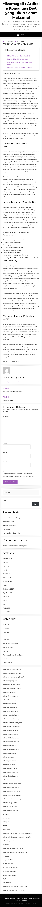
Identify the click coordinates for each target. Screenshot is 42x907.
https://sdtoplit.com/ (9, 703)
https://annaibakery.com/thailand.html (15, 886)
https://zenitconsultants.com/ (12, 669)
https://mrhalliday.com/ (10, 730)
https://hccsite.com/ (9, 753)
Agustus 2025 (7, 593)
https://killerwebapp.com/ (11, 749)
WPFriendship (19, 903)
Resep (5, 659)
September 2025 (8, 589)
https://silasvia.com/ (9, 692)
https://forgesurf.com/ (10, 768)
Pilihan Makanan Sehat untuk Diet (18, 56)
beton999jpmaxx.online (10, 867)
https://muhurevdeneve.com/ (12, 726)
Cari (4, 500)
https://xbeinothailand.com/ (12, 673)
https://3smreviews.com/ (11, 810)
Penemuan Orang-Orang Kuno (13, 655)
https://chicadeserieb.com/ (11, 787)
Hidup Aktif (6, 529)
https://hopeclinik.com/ (10, 841)
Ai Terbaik (6, 624)
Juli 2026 (6, 562)
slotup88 (6, 822)
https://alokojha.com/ (10, 803)
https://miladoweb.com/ (10, 734)
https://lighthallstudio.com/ (12, 738)
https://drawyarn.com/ (10, 780)
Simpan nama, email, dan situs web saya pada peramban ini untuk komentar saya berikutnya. (18, 475)
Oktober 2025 (7, 585)
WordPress (33, 903)
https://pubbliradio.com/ (11, 711)
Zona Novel (7, 492)
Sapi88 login (7, 879)
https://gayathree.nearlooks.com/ (14, 890)
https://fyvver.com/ (9, 764)
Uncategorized (8, 662)
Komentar (7, 416)
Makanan (6, 636)
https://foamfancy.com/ (10, 772)
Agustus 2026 (7, 558)
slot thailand (7, 883)
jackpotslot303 (8, 860)
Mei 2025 (6, 604)
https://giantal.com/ (9, 757)
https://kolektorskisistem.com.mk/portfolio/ (17, 837)
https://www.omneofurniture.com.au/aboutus (17, 833)
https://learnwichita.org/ (11, 745)
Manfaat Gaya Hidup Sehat (11, 533)
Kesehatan (13, 361)
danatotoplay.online (9, 875)
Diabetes (6, 628)
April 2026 (6, 574)
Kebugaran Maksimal (10, 525)
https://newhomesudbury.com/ (12, 723)
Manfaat (6, 640)
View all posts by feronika (11, 382)
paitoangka (6, 818)
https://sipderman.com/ (10, 696)
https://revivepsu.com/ (10, 707)
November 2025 (8, 581)
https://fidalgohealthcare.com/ (13, 848)
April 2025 (6, 608)
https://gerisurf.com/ (9, 761)
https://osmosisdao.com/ (11, 719)
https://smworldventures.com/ (12, 688)
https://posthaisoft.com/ (11, 715)
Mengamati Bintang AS (10, 643)
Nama (5, 443)
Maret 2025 (7, 612)
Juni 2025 (6, 600)
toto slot (6, 856)
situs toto (6, 844)
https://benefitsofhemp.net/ (12, 799)
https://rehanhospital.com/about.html (15, 852)
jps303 (5, 825)
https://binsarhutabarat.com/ (12, 795)
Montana (6, 651)
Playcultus (6, 829)
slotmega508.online (9, 871)
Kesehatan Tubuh (8, 521)
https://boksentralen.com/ (11, 791)
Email (5, 452)
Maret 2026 (7, 577)
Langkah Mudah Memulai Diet (17, 59)
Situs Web (6, 462)
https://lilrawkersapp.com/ (11, 742)
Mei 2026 (6, 570)
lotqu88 (6, 814)
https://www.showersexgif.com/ (13, 677)
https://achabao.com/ (10, 806)
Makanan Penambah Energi (12, 518)
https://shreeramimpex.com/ (12, 700)
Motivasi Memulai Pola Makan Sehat (19, 68)
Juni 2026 (6, 566)
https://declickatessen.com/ (12, 783)
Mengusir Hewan (8, 647)
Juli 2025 (6, 596)
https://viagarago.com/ (10, 681)
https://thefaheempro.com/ (12, 684)
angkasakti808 (8, 863)
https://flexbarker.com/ (10, 776)
